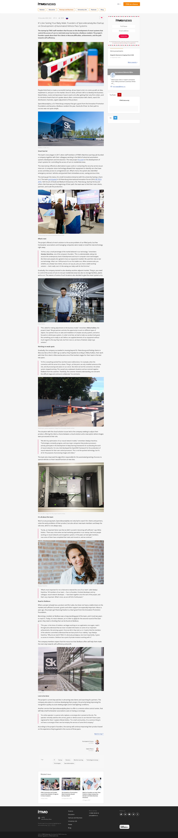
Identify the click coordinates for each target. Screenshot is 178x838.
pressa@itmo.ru (93, 815)
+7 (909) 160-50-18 (94, 813)
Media (70, 824)
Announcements (116, 51)
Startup (60, 760)
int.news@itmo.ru (119, 87)
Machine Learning (78, 760)
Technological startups (92, 760)
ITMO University (124, 100)
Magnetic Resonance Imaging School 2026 (122, 55)
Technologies (57, 763)
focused (81, 160)
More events (132, 62)
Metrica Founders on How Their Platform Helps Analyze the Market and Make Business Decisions (92, 795)
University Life (82, 9)
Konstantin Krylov (88, 741)
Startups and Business (66, 9)
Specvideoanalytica (69, 763)
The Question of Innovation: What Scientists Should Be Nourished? (70, 794)
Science (42, 9)
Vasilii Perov (90, 749)
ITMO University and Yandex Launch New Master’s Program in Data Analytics (49, 794)
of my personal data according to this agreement (123, 43)
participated (52, 179)
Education (52, 9)
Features (93, 9)
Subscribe (124, 36)
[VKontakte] (101, 17)
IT (54, 760)
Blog (102, 9)
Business (68, 760)
